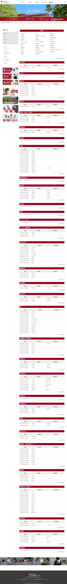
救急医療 (5, 39)
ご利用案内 (30, 2)
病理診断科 (38, 53)
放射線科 (22, 37)
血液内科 (22, 39)
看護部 (5, 51)
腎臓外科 (22, 51)
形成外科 (22, 35)
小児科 (37, 33)
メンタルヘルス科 (24, 41)
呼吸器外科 (38, 47)
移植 (4, 36)
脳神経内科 (52, 43)
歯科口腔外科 (52, 41)
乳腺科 (22, 49)
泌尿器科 (22, 53)
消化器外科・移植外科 (39, 51)
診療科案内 (37, 2)
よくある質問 (6, 49)
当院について (23, 2)
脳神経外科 (23, 43)
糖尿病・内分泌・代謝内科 (40, 35)
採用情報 (5, 63)
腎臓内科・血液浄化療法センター (56, 49)
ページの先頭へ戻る (60, 69)
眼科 (22, 45)
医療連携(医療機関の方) (51, 2)
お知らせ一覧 (6, 46)
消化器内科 (52, 51)
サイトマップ (6, 61)
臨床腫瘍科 (38, 43)
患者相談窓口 (44, 2)
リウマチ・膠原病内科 (39, 41)
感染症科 (37, 39)
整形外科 (51, 33)
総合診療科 (23, 33)
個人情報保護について (25, 579)
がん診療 (5, 33)
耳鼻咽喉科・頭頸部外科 (40, 45)
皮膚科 (37, 37)
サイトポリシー (6, 58)
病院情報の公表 (37, 579)
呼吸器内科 (23, 47)
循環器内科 (52, 45)
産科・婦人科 (38, 49)
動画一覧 (5, 47)
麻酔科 (51, 39)
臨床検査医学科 (53, 37)
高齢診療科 (52, 35)
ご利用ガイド (48, 579)
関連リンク (6, 56)
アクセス (5, 54)
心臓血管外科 (52, 47)
